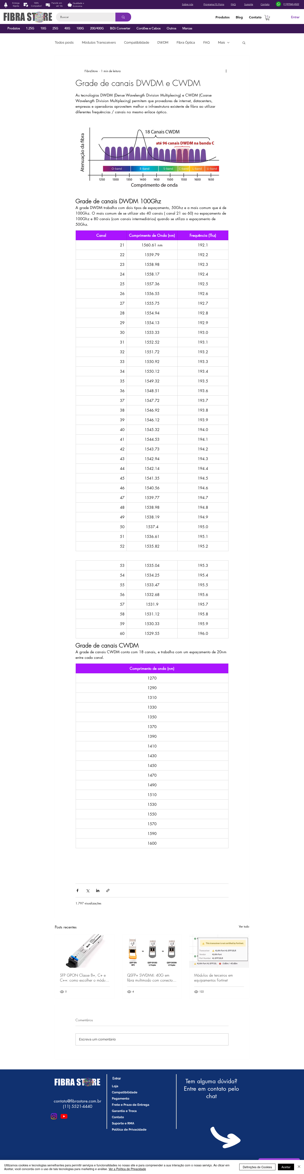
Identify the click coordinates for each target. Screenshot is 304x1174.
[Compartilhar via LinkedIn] (98, 890)
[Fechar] (299, 1167)
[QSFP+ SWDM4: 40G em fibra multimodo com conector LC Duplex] (152, 951)
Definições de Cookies (257, 1167)
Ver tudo (244, 926)
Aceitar (286, 1167)
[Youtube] (64, 1116)
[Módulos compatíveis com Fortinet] (219, 951)
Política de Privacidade (129, 1129)
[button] (268, 17)
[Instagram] (54, 1116)
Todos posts (64, 42)
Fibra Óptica (186, 42)
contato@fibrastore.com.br (77, 1101)
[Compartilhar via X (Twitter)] (88, 890)
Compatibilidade (136, 42)
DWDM (162, 42)
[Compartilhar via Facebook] (77, 890)
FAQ (206, 42)
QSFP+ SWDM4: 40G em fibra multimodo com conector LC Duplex (150, 978)
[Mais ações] (226, 70)
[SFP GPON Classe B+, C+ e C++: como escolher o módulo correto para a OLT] (85, 951)
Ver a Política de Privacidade (127, 1169)
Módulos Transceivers (99, 42)
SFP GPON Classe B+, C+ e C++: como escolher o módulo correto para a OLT (84, 978)
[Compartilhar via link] (108, 890)
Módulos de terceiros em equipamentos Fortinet (213, 978)
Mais (221, 42)
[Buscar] (123, 17)
